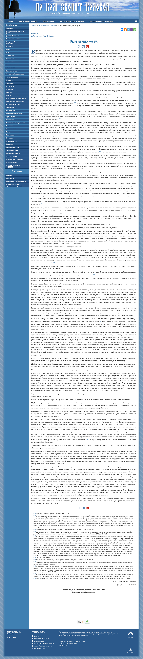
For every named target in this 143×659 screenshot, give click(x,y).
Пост (7, 53)
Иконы (8, 49)
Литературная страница (14, 159)
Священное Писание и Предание (14, 42)
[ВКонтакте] (122, 29)
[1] (79, 46)
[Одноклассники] (125, 29)
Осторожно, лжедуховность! (16, 123)
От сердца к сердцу (13, 104)
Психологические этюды (14, 113)
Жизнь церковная (12, 77)
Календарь (9, 28)
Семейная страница (13, 153)
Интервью (9, 46)
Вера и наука (10, 117)
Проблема (9, 138)
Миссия (8, 132)
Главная (10, 21)
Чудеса (8, 95)
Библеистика (10, 68)
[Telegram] (128, 29)
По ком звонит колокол (28, 21)
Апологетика (10, 65)
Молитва (9, 92)
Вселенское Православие (15, 74)
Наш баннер (10, 178)
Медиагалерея (48, 21)
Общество (9, 126)
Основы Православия (13, 39)
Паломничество (11, 71)
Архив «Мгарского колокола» (101, 21)
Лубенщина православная (15, 101)
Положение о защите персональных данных (14, 185)
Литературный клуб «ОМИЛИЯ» (13, 166)
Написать (9, 175)
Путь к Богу (10, 86)
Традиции (9, 83)
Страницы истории (12, 147)
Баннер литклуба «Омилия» (16, 181)
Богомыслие (10, 62)
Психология (10, 120)
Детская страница (12, 156)
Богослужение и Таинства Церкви (15, 32)
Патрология (10, 59)
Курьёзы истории (12, 150)
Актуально (9, 89)
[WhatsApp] (134, 29)
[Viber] (131, 29)
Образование (10, 110)
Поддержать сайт (39, 648)
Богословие (10, 56)
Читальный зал (11, 162)
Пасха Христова (11, 25)
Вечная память (11, 141)
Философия (10, 107)
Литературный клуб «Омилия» (72, 21)
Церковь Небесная (12, 36)
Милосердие (10, 135)
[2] (83, 46)
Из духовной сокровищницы (16, 98)
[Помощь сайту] (84, 623)
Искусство (9, 144)
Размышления (11, 129)
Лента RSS (12, 638)
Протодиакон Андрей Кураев (43, 36)
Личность (9, 80)
